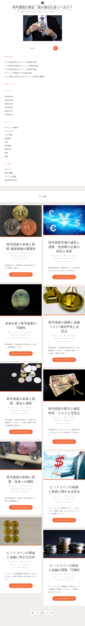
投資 (6, 142)
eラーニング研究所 (11, 128)
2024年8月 (9, 107)
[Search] (55, 48)
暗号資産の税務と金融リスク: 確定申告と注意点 (64, 326)
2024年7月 (9, 111)
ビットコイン (9, 131)
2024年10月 (9, 100)
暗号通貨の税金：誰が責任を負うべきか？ (42, 7)
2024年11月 (9, 97)
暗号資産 (8, 146)
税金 (6, 153)
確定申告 (8, 149)
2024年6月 (9, 115)
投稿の (9, 173)
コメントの (10, 176)
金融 (6, 156)
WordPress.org (11, 180)
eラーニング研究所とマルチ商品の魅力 (18, 73)
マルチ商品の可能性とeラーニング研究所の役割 (21, 66)
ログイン (8, 169)
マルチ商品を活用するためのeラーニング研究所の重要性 (25, 77)
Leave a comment (21, 259)
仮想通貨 (8, 138)
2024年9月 (9, 104)
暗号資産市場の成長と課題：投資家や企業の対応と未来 (64, 246)
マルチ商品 (9, 135)
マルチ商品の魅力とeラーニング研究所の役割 (21, 62)
